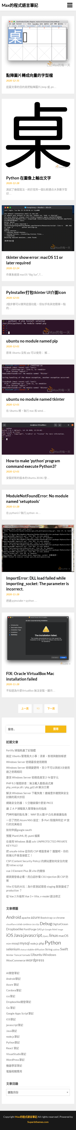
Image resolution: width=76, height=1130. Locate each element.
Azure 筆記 (12, 984)
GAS (39, 929)
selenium (13, 949)
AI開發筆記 (12, 973)
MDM (8, 944)
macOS (63, 936)
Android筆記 (13, 978)
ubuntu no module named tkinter (35, 399)
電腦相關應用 (14, 1071)
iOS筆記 (11, 1019)
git (43, 929)
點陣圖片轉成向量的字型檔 (29, 75)
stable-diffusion (36, 949)
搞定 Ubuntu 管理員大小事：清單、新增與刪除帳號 (36, 756)
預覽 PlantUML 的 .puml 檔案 (23, 835)
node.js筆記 (13, 1036)
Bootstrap (46, 917)
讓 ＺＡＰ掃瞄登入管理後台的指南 (26, 808)
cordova (27, 924)
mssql (15, 943)
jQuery (46, 936)
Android (13, 917)
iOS (9, 935)
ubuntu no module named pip (32, 341)
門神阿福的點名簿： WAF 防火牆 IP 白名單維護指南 (36, 814)
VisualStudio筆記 (16, 1054)
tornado (26, 955)
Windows (49, 955)
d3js (37, 924)
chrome (60, 917)
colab (19, 924)
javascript (32, 935)
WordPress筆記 (15, 1059)
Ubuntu (36, 954)
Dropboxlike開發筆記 (18, 1001)
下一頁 (51, 708)
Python (53, 942)
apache (26, 917)
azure (35, 917)
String (48, 949)
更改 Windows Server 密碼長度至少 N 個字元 (32, 777)
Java (18, 935)
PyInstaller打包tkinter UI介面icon (36, 292)
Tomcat (18, 955)
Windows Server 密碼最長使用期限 (26, 761)
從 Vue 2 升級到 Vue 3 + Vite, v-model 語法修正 (33, 896)
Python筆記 (13, 1042)
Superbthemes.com (38, 1121)
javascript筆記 (14, 1025)
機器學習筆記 (14, 1065)
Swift (64, 949)
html (54, 929)
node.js (34, 943)
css (33, 924)
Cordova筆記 (13, 990)
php (41, 943)
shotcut (23, 949)
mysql (25, 943)
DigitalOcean (60, 924)
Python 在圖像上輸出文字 (28, 178)
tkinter (10, 954)
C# (54, 918)
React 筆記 (12, 1048)
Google (48, 929)
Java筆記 (11, 1030)
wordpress (35, 960)
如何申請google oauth (19, 829)
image (60, 929)
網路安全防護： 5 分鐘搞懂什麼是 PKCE (29, 802)
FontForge (30, 929)
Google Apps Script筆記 (20, 1013)
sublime (56, 949)
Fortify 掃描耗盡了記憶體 (21, 750)
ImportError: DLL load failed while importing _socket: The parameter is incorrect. (37, 584)
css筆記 (10, 996)
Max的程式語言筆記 (20, 5)
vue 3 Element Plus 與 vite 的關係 (25, 870)
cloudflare (11, 924)
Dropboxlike (14, 929)
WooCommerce (15, 960)
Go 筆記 (10, 1007)
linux (53, 935)
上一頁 (25, 708)
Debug (46, 923)
